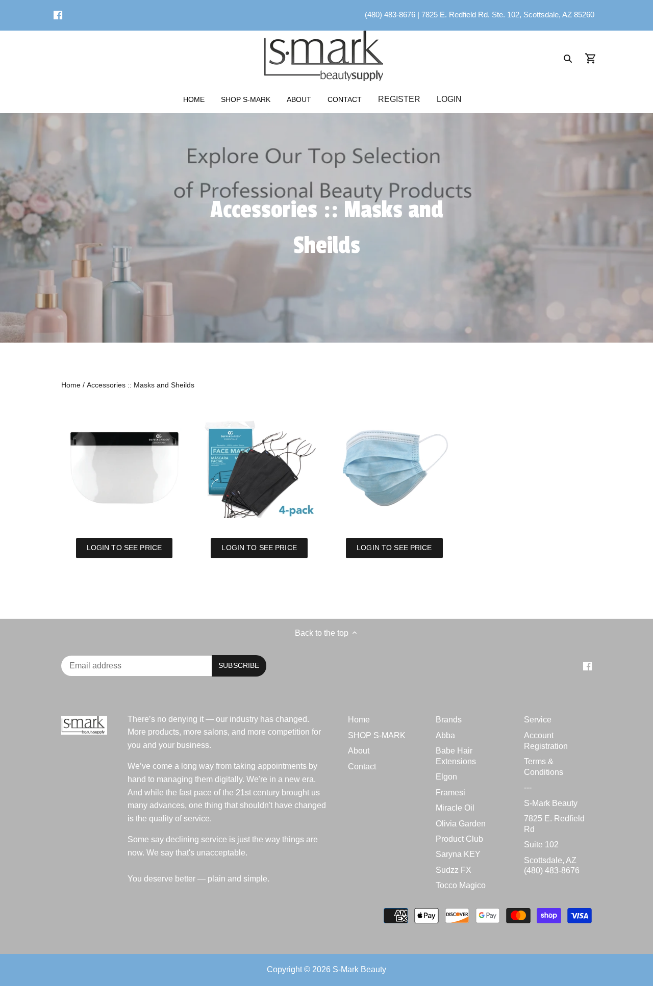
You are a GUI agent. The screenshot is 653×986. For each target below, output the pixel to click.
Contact (362, 766)
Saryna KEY (458, 854)
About (358, 750)
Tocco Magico (461, 885)
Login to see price (124, 548)
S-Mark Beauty (550, 803)
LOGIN (449, 99)
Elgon (446, 776)
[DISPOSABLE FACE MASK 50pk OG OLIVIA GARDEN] (394, 468)
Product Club (459, 839)
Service (537, 719)
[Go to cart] (591, 58)
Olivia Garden (461, 823)
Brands (449, 719)
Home (359, 719)
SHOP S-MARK (377, 735)
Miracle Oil (455, 807)
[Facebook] (58, 15)
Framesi (450, 792)
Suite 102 (541, 844)
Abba (445, 735)
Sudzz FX (453, 870)
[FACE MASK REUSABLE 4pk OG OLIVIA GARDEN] (259, 468)
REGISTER (399, 99)
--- (528, 787)
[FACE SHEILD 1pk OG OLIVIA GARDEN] (124, 468)
